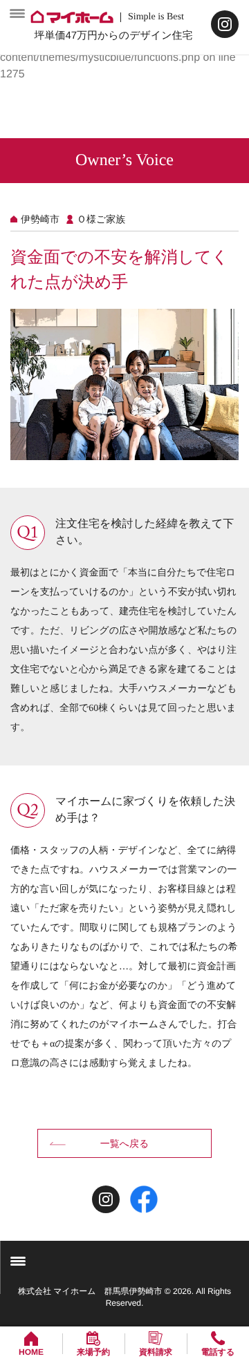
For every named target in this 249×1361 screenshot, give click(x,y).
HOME (31, 1352)
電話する (218, 1352)
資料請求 (155, 1352)
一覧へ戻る (124, 1143)
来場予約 (93, 1352)
